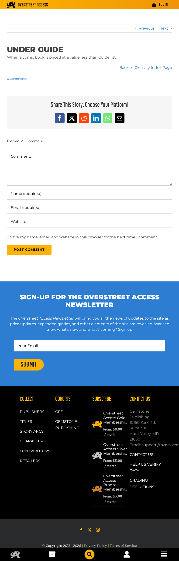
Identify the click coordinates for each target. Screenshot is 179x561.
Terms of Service (123, 546)
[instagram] (98, 530)
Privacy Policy (95, 546)
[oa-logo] (15, 553)
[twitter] (89, 530)
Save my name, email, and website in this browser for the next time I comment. (84, 237)
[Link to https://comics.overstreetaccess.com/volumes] (89, 554)
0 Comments (17, 78)
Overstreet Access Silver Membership (115, 449)
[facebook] (81, 530)
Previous (147, 28)
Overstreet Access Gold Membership (115, 417)
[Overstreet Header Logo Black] (27, 4)
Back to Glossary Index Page (145, 67)
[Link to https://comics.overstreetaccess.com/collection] (52, 554)
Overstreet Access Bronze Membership (115, 483)
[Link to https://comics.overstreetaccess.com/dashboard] (127, 554)
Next (163, 28)
